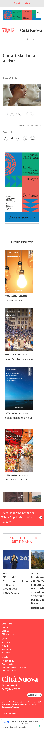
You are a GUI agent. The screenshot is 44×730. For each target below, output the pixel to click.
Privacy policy (8, 661)
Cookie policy (8, 664)
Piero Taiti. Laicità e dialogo (20, 359)
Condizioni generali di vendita (15, 667)
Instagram (6, 649)
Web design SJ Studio (28, 704)
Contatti (5, 627)
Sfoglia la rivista (22, 3)
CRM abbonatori (9, 634)
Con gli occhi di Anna (16, 479)
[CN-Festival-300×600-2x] (22, 187)
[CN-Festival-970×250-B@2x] (22, 15)
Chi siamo (6, 631)
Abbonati (32, 695)
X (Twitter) (6, 646)
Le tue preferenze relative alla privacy (24, 722)
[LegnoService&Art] (22, 496)
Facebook (6, 642)
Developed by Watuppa (10, 707)
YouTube (6, 652)
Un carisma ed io (14, 300)
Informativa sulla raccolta (14, 727)
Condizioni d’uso (9, 670)
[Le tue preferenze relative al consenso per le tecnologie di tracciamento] (40, 726)
